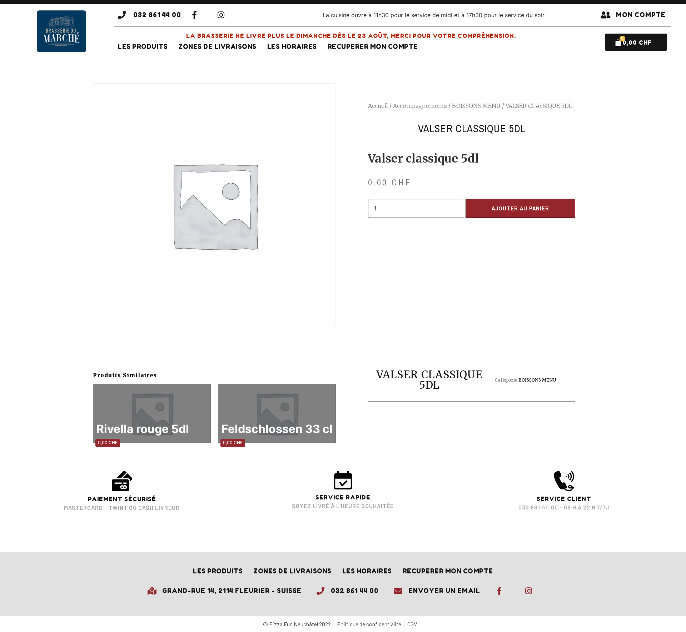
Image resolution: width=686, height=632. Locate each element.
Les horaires (292, 46)
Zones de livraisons (217, 46)
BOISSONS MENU (476, 105)
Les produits (143, 46)
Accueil (378, 105)
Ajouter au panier (520, 208)
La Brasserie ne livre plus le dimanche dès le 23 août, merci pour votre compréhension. (351, 35)
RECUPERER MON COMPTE (373, 46)
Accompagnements (420, 105)
